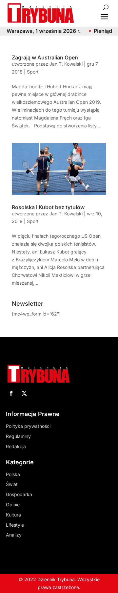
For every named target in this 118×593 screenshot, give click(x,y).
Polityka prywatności (28, 426)
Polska (13, 474)
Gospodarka (19, 494)
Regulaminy (18, 436)
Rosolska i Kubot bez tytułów (48, 207)
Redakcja (16, 446)
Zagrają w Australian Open (45, 57)
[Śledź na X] (24, 393)
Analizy (14, 535)
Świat (12, 484)
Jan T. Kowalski (66, 64)
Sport (33, 72)
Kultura (13, 514)
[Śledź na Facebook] (11, 393)
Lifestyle (15, 525)
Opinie (13, 504)
